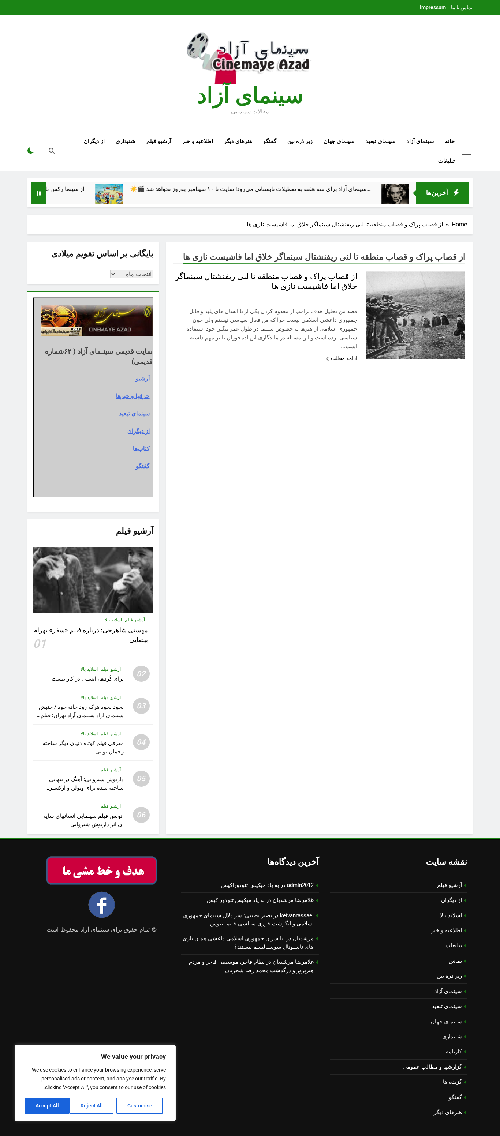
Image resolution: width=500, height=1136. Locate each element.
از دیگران (94, 141)
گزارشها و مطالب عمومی (432, 1067)
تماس (455, 961)
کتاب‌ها (141, 448)
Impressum (433, 7)
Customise (139, 1106)
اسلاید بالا (113, 620)
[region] (95, 1083)
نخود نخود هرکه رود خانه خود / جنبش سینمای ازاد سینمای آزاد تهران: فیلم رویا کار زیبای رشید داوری (81, 715)
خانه (450, 141)
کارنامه (454, 1051)
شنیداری (125, 141)
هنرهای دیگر (238, 141)
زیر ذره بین (300, 141)
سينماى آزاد (250, 95)
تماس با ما (462, 7)
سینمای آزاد (420, 141)
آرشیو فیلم (158, 141)
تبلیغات (446, 161)
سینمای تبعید (381, 141)
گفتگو (269, 141)
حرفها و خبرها (133, 395)
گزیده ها (452, 1082)
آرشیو (143, 378)
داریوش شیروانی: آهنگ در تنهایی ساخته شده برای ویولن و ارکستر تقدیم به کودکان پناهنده (86, 788)
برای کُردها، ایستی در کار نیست (88, 679)
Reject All (92, 1106)
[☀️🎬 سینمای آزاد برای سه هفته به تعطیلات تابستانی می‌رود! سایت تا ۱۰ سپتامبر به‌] (134, 197)
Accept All (47, 1106)
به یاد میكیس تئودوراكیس (250, 885)
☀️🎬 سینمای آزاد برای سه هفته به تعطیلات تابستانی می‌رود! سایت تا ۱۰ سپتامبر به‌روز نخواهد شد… (275, 188)
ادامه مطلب (344, 358)
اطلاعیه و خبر (197, 141)
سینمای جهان (339, 141)
